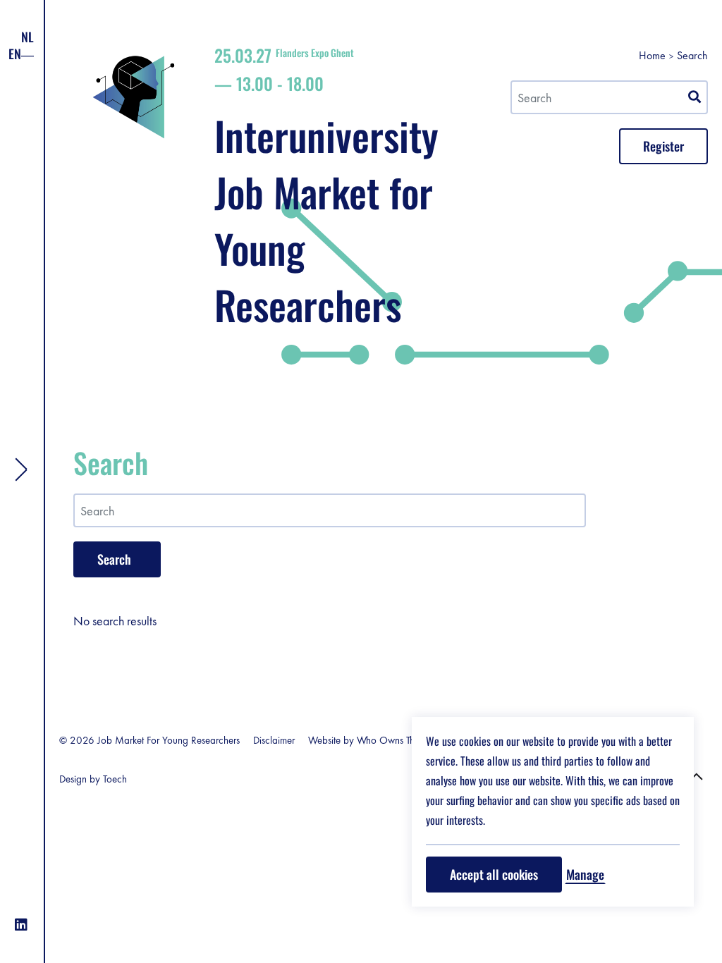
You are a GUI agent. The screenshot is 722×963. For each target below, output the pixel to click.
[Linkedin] (21, 925)
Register (663, 146)
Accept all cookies (494, 874)
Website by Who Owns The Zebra (377, 740)
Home (652, 55)
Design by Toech (93, 779)
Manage (585, 874)
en (14, 53)
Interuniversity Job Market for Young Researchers (326, 189)
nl (27, 36)
